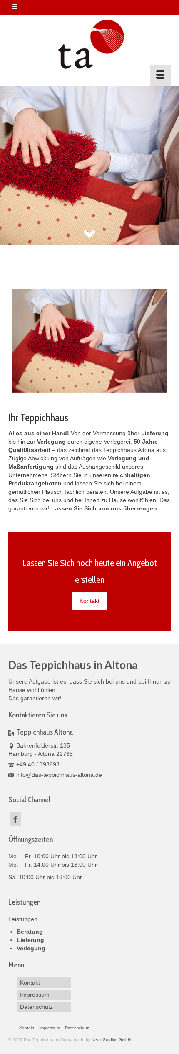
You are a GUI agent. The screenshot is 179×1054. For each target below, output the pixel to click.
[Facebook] (15, 818)
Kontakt (89, 600)
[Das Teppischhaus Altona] (89, 45)
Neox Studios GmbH (111, 1039)
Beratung (30, 931)
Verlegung (31, 948)
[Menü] (160, 75)
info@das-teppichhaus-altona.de (59, 774)
